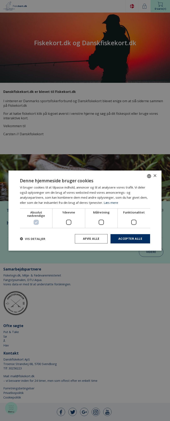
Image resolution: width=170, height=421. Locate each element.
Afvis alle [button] (91, 239)
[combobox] (149, 176)
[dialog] (85, 210)
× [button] (154, 175)
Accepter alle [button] (130, 239)
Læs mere (111, 202)
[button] (32, 238)
